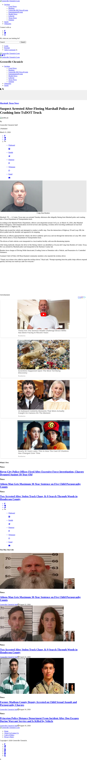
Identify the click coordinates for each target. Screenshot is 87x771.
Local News (12, 6)
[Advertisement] (38, 95)
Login (6, 46)
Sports (6, 22)
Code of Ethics (9, 735)
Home (6, 731)
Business (11, 8)
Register (7, 48)
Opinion (11, 20)
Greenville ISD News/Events (18, 10)
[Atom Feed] (5, 754)
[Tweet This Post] (45, 138)
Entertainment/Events (15, 12)
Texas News (12, 18)
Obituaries (7, 24)
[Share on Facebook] (45, 136)
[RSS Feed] (5, 755)
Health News (12, 14)
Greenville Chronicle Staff (9, 604)
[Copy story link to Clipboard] (45, 140)
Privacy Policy (9, 737)
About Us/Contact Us (11, 733)
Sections (7, 4)
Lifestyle (11, 16)
